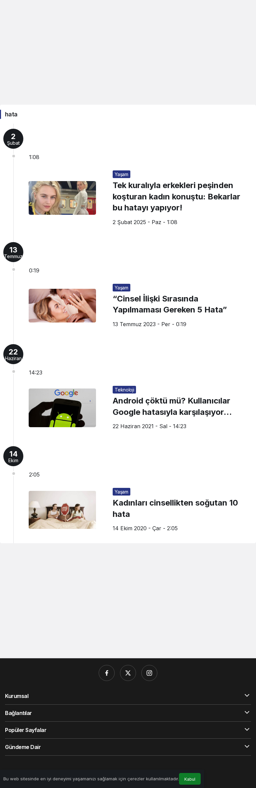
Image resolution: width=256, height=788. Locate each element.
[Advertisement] (128, 51)
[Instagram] (149, 673)
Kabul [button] (189, 779)
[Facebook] (107, 673)
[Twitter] (128, 673)
